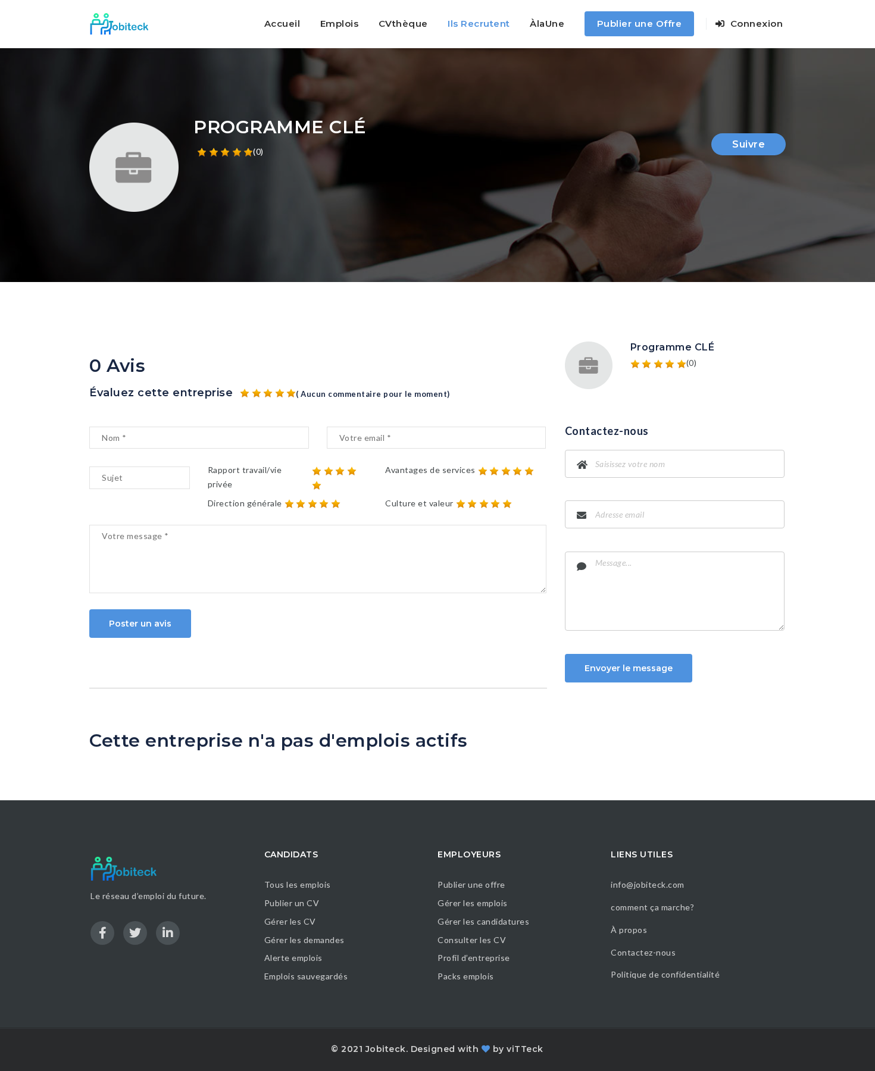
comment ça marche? (652, 907)
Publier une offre (471, 884)
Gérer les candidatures (483, 921)
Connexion (755, 23)
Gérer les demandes (304, 940)
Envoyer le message (629, 668)
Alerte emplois (293, 958)
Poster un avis (140, 623)
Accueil (282, 23)
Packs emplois (466, 976)
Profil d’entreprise (474, 958)
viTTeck (525, 1049)
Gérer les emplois (473, 903)
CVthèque (403, 23)
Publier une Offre (639, 23)
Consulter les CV (472, 940)
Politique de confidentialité (666, 974)
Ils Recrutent (479, 23)
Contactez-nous (643, 952)
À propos (629, 930)
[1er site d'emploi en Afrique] (125, 24)
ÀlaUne (547, 23)
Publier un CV (292, 903)
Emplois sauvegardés (306, 976)
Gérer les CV (290, 921)
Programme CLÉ (672, 347)
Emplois (339, 23)
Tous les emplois (297, 884)
